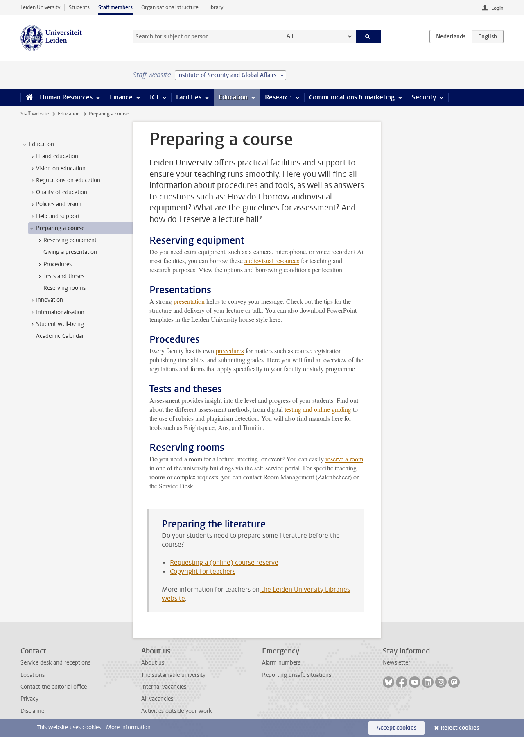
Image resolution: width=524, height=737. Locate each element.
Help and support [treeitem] (58, 216)
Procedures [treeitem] (57, 264)
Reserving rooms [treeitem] (64, 288)
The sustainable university (173, 675)
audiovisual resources (271, 260)
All (290, 36)
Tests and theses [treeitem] (63, 276)
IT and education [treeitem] (57, 156)
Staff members (115, 7)
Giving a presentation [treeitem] (70, 252)
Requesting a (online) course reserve (224, 562)
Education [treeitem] (41, 144)
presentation (189, 301)
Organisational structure (170, 7)
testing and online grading (318, 409)
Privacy (29, 699)
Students (79, 7)
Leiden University (40, 7)
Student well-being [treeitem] (60, 324)
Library (215, 7)
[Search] (368, 36)
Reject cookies (459, 728)
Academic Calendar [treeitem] (60, 336)
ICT (154, 97)
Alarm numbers (281, 663)
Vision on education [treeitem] (61, 168)
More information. (129, 727)
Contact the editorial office (53, 687)
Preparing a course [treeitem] (60, 228)
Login (497, 8)
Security (424, 97)
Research (278, 97)
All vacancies (157, 699)
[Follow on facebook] (401, 682)
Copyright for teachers (202, 571)
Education (233, 97)
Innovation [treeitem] (49, 300)
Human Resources (66, 97)
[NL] (450, 36)
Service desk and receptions (55, 663)
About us (152, 663)
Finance (121, 97)
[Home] (27, 97)
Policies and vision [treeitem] (58, 204)
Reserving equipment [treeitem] (70, 240)
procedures (230, 350)
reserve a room (344, 458)
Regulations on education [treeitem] (68, 180)
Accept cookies (396, 728)
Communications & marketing (352, 97)
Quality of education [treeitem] (61, 192)
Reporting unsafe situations (296, 675)
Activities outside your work (176, 711)
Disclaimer (33, 711)
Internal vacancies (163, 687)
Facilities (188, 97)
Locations (32, 675)
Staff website (34, 114)
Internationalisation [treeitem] (60, 312)
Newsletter (396, 663)
